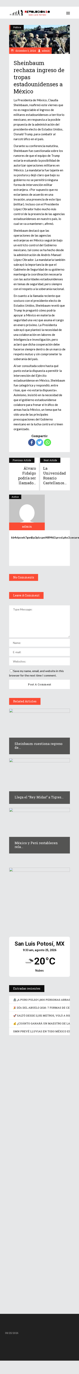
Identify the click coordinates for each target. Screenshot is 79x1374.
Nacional (33, 1110)
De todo (32, 1175)
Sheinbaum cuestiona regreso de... (38, 745)
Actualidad (19, 1045)
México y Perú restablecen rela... (36, 845)
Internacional (35, 1045)
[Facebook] (31, 442)
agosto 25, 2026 (25, 1092)
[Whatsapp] (47, 442)
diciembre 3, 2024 (25, 50)
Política (17, 27)
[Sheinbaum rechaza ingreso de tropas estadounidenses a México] (27, 512)
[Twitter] (39, 442)
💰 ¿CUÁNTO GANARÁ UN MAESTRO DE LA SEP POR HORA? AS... (39, 1277)
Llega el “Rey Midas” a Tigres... (39, 797)
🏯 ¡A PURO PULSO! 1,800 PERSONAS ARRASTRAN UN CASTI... (35, 1082)
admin (46, 50)
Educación (34, 1240)
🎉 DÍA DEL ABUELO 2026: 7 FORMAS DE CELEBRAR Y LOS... (37, 1149)
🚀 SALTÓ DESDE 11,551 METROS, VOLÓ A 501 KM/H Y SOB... (38, 1214)
